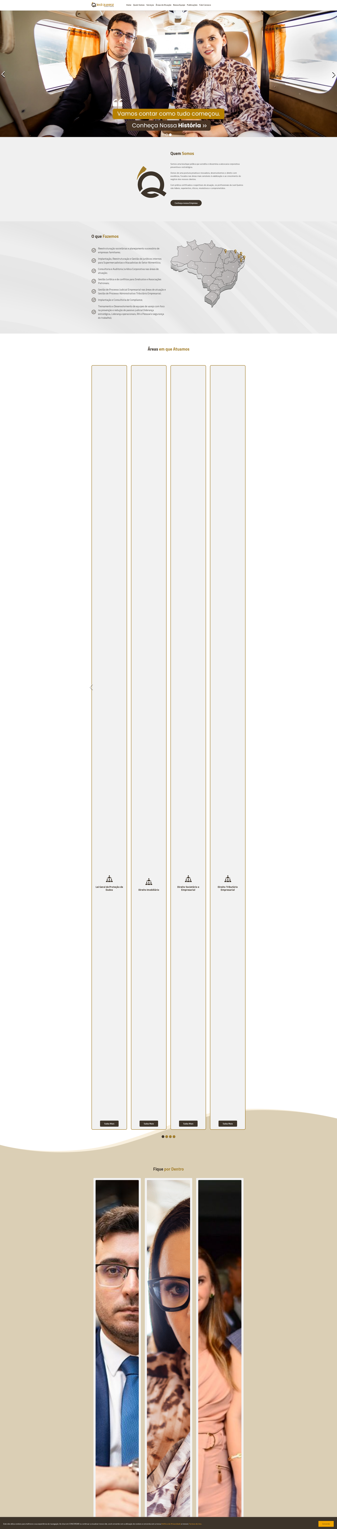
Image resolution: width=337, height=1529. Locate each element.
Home (128, 4)
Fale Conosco (205, 4)
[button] (334, 74)
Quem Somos (139, 4)
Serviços (150, 4)
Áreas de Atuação (163, 4)
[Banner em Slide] (168, 74)
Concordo (326, 1523)
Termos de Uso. (195, 1523)
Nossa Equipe (179, 4)
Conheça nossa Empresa (186, 203)
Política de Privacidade (171, 1523)
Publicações (192, 4)
